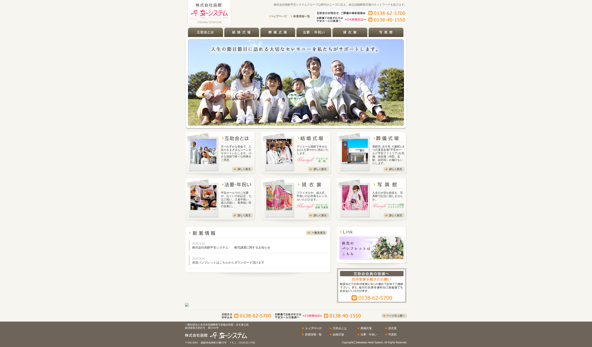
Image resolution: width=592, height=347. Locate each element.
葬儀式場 (366, 328)
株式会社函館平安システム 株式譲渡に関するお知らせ (231, 247)
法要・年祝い (369, 334)
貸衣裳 (392, 328)
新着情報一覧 (313, 334)
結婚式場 (338, 334)
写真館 (392, 334)
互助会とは (340, 328)
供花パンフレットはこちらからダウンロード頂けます (228, 262)
